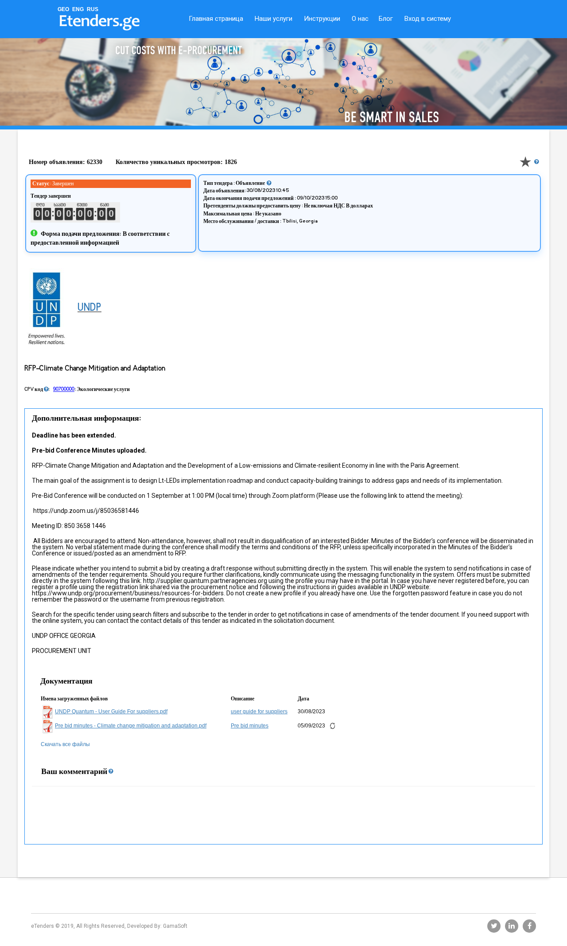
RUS (92, 9)
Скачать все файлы (65, 744)
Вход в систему (427, 19)
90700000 (63, 389)
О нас (360, 19)
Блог (386, 19)
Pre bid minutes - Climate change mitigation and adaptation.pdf (130, 726)
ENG (78, 9)
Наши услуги (273, 19)
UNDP (89, 308)
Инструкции (322, 19)
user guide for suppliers (259, 711)
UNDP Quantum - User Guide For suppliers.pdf (111, 711)
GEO (63, 9)
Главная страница (216, 19)
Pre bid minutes (249, 726)
